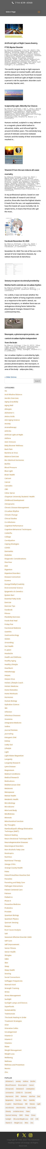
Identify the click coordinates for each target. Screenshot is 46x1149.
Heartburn (9, 668)
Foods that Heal (11, 620)
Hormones (9, 697)
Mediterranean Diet (12, 785)
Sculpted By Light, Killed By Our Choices (21, 106)
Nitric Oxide (32, 1108)
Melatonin (25, 61)
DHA (17, 1096)
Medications (9, 781)
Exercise (8, 602)
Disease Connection (30, 181)
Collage (8, 537)
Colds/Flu (17, 181)
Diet (6, 566)
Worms (7, 1068)
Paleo (7, 871)
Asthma (8, 438)
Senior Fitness (10, 948)
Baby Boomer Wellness (14, 445)
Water (30, 117)
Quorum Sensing (11, 922)
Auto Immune (21, 178)
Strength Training (12, 988)
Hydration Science (12, 704)
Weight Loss (18, 1123)
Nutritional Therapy (13, 860)
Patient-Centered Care (13, 890)
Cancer (26, 179)
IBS (6, 708)
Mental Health (10, 796)
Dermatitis (9, 551)
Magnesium (9, 770)
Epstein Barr (9, 595)
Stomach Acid (10, 984)
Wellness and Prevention (25, 189)
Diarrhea (8, 562)
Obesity (8, 1111)
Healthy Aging (11, 58)
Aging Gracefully (12, 51)
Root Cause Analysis (13, 930)
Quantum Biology (19, 62)
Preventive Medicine (13, 904)
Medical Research (12, 61)
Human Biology (11, 701)
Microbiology (10, 803)
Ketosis (32, 1104)
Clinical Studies (33, 54)
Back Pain (9, 449)
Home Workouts (11, 693)
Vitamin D (22, 117)
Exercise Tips (10, 606)
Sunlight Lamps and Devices (16, 1003)
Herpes (7, 675)
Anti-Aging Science (12, 420)
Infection (8, 712)
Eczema (8, 182)
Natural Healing (11, 835)
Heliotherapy (19, 113)
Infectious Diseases (12, 715)
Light (15, 59)
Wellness (8, 1061)
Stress (31, 186)
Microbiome (9, 807)
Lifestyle (30, 183)
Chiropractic (10, 504)
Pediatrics (9, 897)
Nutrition (8, 857)
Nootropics (9, 853)
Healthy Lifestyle (18, 183)
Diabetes (8, 555)
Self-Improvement (12, 944)
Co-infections (10, 522)
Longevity (31, 185)
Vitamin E (8, 1039)
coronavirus (10, 1093)
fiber (25, 1100)
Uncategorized (11, 117)
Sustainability (10, 1010)
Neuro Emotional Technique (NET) (18, 838)
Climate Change (11, 515)
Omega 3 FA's (10, 864)
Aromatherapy (10, 427)
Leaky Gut (9, 744)
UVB (37, 1119)
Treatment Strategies (13, 1021)
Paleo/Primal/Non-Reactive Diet (17, 875)
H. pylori (8, 650)
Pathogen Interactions (14, 886)
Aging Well (24, 51)
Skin (14, 349)
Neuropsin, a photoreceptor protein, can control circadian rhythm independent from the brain (22, 338)
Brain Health (10, 475)
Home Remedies (11, 690)
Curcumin (28, 1093)
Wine (26, 1123)
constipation (30, 1089)
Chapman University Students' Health (20, 496)
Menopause (9, 792)
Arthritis (8, 431)
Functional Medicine (13, 628)
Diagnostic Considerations (15, 559)
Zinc (6, 1072)
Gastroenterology (12, 635)
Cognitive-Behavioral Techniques (19, 55)
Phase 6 (8, 901)
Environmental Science (14, 588)
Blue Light (17, 110)
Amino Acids (10, 416)
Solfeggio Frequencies (13, 981)
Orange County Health (14, 868)
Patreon (8, 893)
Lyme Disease (10, 766)
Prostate (8, 911)
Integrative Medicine (13, 723)
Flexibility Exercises (12, 617)
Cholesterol (20, 1089)
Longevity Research (12, 763)
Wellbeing (9, 189)
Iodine (7, 726)
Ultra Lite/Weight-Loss (20, 1119)
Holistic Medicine (11, 686)
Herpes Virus (10, 679)
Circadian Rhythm (18, 54)
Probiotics (9, 908)
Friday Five (9, 624)
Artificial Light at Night (22, 53)
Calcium (8, 478)
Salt (6, 933)
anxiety (18, 1081)
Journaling (9, 734)
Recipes (8, 926)
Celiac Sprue (10, 493)
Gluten (7, 639)
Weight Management (13, 1050)
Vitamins (8, 1043)
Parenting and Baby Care (15, 882)
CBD (6, 489)
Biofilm (7, 464)
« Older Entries (10, 377)
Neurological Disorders (14, 846)
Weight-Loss (9, 1054)
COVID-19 (19, 1093)
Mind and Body (21, 186)
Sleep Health (29, 63)
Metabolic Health (11, 799)
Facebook (9, 246)
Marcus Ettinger (14, 50)
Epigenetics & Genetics (15, 111)
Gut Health (9, 646)
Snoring (8, 973)
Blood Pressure (11, 467)
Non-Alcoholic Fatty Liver (15, 849)
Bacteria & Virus (12, 245)
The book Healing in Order (15, 1017)
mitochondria (20, 1108)
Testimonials (10, 1014)
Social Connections (12, 977)
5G (38, 50)
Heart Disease (18, 1104)
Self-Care (32, 62)
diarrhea (32, 1096)
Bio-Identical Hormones (14, 460)
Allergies (8, 409)
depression (9, 1096)
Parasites (8, 879)
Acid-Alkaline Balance (13, 394)
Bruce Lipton (22, 1085)
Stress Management (13, 995)
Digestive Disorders (12, 573)
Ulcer (7, 1025)
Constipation (10, 540)
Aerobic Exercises (12, 398)
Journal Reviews (11, 730)
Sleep (20, 63)
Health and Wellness (25, 57)
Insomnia (22, 58)
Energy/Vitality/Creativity (14, 584)
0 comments (19, 64)
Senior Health (10, 952)
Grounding (9, 642)
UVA (31, 1119)
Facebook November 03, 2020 (17, 241)
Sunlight (8, 64)
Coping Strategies (12, 544)
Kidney (7, 741)
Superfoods (9, 1006)
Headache (9, 653)
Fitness (7, 613)
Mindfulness (9, 814)
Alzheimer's (35, 51)
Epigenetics (9, 1100)
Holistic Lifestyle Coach (14, 683)
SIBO (7, 959)
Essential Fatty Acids (13, 599)
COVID (7, 547)
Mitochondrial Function (14, 821)
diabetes (24, 1096)
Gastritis (8, 631)
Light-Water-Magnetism (29, 59)
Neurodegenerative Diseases (16, 842)
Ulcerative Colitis (11, 1028)
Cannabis (8, 486)
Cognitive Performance (14, 526)
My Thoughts (10, 825)
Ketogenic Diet (10, 737)
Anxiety (8, 53)
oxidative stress (18, 1111)
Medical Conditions (12, 774)
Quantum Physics (12, 115)
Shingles (8, 955)
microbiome (10, 1108)
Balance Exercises (12, 456)
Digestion (8, 569)
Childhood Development (14, 500)
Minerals (8, 817)
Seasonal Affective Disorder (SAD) (18, 937)
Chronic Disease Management (17, 507)
